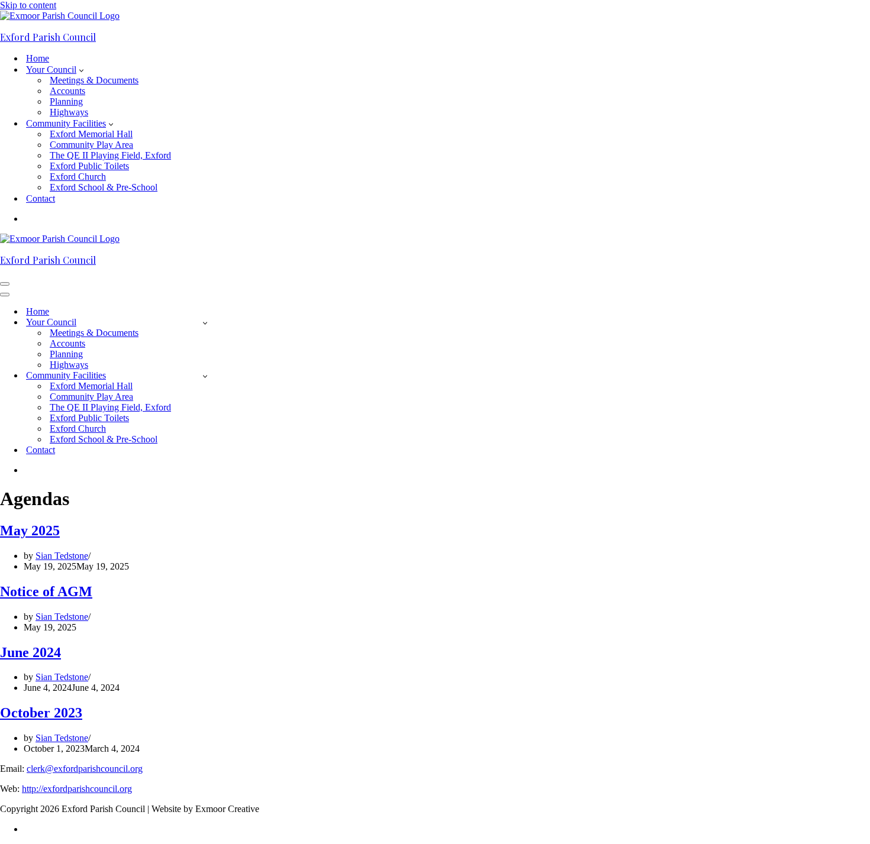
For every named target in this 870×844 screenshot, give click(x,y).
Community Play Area (91, 145)
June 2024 (30, 652)
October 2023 (41, 712)
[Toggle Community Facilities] (205, 376)
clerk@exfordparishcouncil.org (85, 769)
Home (37, 58)
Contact (40, 198)
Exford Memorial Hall (91, 134)
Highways (69, 112)
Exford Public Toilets (89, 166)
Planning (66, 101)
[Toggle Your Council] (205, 323)
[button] (81, 69)
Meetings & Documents (94, 80)
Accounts (67, 91)
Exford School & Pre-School (103, 187)
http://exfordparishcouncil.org (77, 789)
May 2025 (30, 530)
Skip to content (28, 5)
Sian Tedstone (62, 556)
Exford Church (78, 177)
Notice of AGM (46, 591)
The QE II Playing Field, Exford (110, 155)
